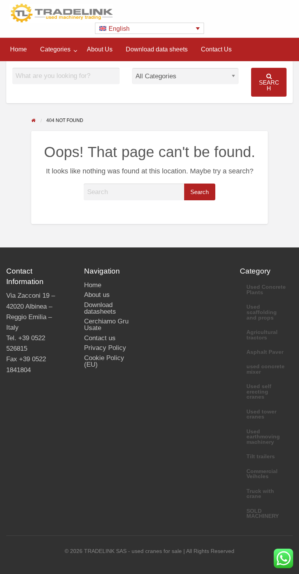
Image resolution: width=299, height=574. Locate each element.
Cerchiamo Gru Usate (106, 324)
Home (18, 49)
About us (97, 294)
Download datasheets (100, 308)
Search (269, 85)
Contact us (100, 338)
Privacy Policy (105, 347)
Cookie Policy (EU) (104, 361)
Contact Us (216, 49)
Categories (55, 49)
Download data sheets (157, 49)
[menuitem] (18, 49)
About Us (100, 49)
